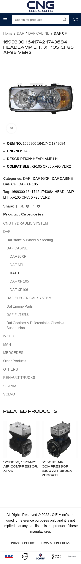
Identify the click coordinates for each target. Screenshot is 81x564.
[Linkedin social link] (33, 206)
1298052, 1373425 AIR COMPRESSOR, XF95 (20, 467)
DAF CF (60, 33)
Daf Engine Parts (19, 306)
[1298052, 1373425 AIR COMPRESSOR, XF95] (21, 439)
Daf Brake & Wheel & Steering (29, 240)
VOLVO (9, 394)
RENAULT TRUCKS (19, 377)
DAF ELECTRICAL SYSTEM (28, 298)
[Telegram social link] (38, 206)
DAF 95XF (41, 178)
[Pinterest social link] (27, 206)
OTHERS (10, 369)
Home (8, 33)
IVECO (8, 336)
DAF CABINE (38, 33)
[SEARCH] (64, 19)
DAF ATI (16, 265)
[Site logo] (40, 6)
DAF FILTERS (17, 315)
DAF (20, 33)
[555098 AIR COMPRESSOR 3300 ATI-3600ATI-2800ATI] (60, 439)
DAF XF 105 (28, 184)
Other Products (14, 361)
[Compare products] (75, 19)
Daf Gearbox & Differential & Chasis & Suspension (35, 325)
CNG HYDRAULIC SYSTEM (25, 223)
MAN (7, 344)
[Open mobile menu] (5, 19)
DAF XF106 (19, 290)
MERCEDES (13, 353)
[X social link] (22, 206)
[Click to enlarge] (11, 128)
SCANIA (9, 386)
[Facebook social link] (16, 206)
